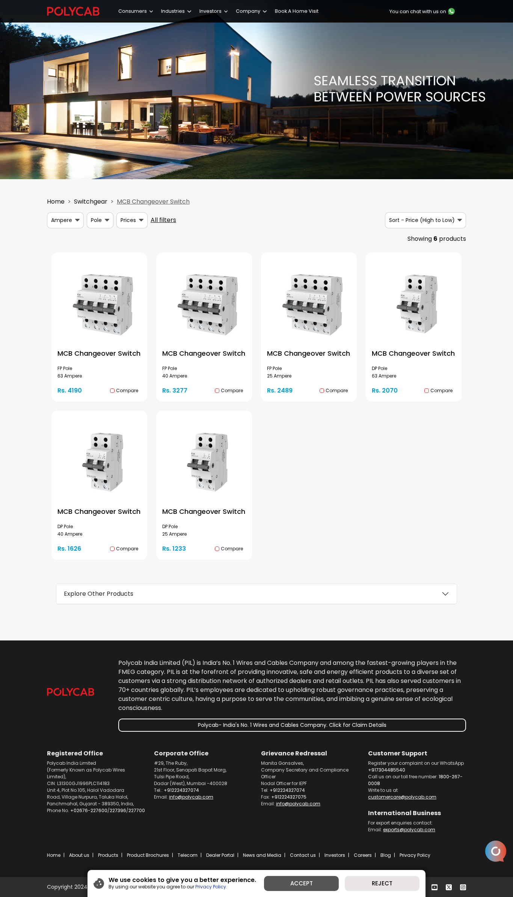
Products (108, 855)
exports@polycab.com (409, 829)
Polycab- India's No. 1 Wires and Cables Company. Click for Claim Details (292, 725)
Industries (173, 11)
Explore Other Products (98, 593)
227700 (136, 810)
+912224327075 (288, 797)
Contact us (303, 855)
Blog (385, 855)
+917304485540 (386, 770)
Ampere (61, 220)
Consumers (132, 11)
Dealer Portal (220, 855)
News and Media (262, 855)
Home (56, 201)
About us (79, 855)
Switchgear (90, 201)
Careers (363, 855)
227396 (118, 810)
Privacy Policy (415, 855)
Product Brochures (148, 855)
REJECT (382, 883)
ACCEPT (301, 883)
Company (248, 11)
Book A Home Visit (296, 11)
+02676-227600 (88, 810)
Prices (128, 220)
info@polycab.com (191, 797)
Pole (96, 220)
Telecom (188, 855)
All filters (163, 220)
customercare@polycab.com (402, 797)
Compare (127, 390)
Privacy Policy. (211, 886)
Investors (210, 11)
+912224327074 (181, 790)
